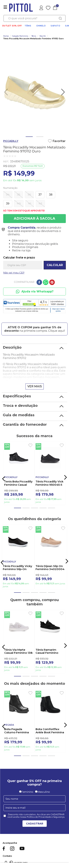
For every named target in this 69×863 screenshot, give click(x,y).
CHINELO (41, 25)
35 (18, 194)
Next (65, 853)
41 (29, 203)
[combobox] (34, 18)
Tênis (28, 25)
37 (40, 194)
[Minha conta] (41, 7)
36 (29, 194)
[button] (34, 324)
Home (6, 36)
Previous (3, 853)
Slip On (42, 36)
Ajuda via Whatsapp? (37, 291)
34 (8, 194)
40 (19, 203)
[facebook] (39, 282)
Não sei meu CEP (13, 272)
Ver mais (34, 386)
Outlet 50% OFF (12, 25)
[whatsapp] (45, 282)
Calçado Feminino (20, 36)
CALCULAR (55, 265)
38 (50, 194)
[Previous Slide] (2, 480)
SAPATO (55, 25)
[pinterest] (52, 282)
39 (7, 203)
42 (40, 203)
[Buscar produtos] (60, 18)
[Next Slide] (65, 479)
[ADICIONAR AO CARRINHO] (34, 218)
